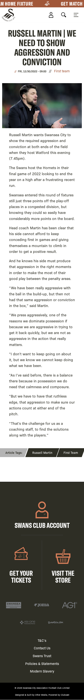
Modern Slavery (42, 671)
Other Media (41, 694)
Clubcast (65, 694)
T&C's (42, 640)
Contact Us (42, 648)
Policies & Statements (42, 663)
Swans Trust (42, 655)
